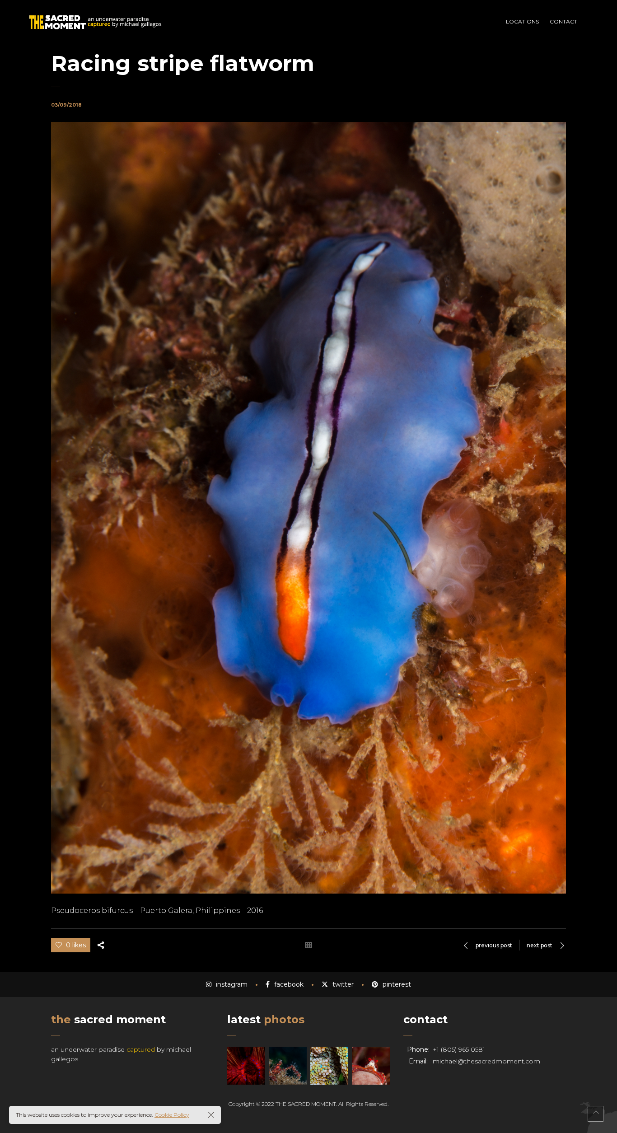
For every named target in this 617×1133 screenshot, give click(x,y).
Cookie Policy (171, 1114)
